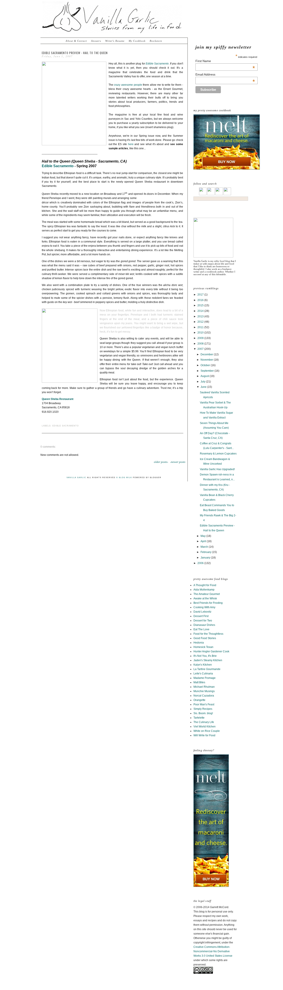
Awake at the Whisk (205, 598)
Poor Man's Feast (203, 704)
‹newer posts (177, 462)
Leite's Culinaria (203, 673)
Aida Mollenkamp (203, 589)
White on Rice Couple (206, 731)
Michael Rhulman (204, 686)
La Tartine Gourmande (206, 669)
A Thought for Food (204, 585)
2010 (200, 332)
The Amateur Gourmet (206, 594)
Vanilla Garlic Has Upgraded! (217, 469)
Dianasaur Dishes (204, 625)
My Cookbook (137, 41)
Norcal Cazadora (203, 695)
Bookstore (156, 41)
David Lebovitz (202, 611)
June (204, 386)
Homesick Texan (203, 647)
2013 (200, 316)
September (207, 370)
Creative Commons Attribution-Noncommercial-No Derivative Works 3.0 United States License (212, 951)
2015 (200, 305)
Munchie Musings (204, 691)
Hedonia (198, 642)
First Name (225, 61)
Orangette (199, 700)
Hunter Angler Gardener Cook (211, 651)
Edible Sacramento (58, 166)
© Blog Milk (124, 478)
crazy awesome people (128, 84)
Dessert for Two (202, 620)
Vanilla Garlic (76, 478)
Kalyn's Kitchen (202, 664)
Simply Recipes (202, 708)
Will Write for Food (204, 735)
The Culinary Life (203, 722)
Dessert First (200, 616)
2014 (200, 310)
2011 (200, 327)
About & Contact (76, 41)
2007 (200, 348)
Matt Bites (199, 682)
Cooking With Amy (204, 607)
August (205, 376)
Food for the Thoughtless (208, 633)
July (203, 381)
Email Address (225, 74)
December (207, 354)
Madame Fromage (204, 678)
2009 (200, 338)
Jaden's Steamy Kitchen (207, 660)
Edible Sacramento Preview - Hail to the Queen (75, 53)
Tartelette (199, 717)
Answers (96, 41)
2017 (200, 294)
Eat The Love (201, 629)
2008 (200, 343)
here (131, 144)
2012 (200, 321)
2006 (200, 563)
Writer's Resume (115, 41)
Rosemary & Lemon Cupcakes (218, 453)
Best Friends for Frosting (208, 602)
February (206, 552)
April (204, 541)
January (206, 557)
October (206, 365)
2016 (200, 300)
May (203, 536)
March (205, 546)
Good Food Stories (204, 638)
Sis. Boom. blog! (203, 713)
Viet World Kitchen (204, 726)
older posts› (161, 462)
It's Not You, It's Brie (205, 655)
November (207, 359)
